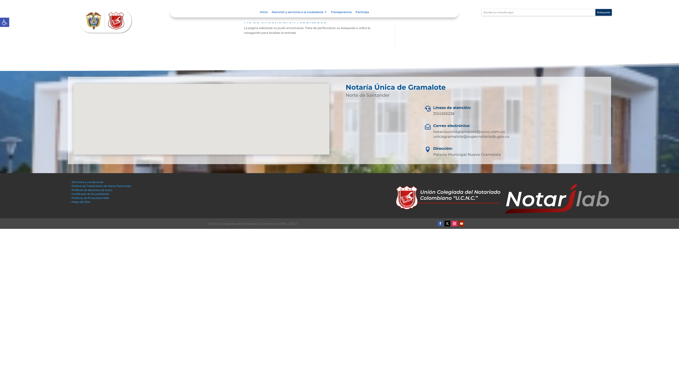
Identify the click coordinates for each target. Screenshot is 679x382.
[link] (4, 22)
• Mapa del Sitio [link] (80, 202)
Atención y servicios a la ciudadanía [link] (297, 12)
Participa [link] (362, 12)
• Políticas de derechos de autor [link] (91, 190)
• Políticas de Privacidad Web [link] (89, 198)
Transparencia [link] (341, 12)
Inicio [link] (264, 12)
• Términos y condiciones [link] (86, 182)
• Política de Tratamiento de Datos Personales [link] (100, 186)
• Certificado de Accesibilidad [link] (89, 194)
